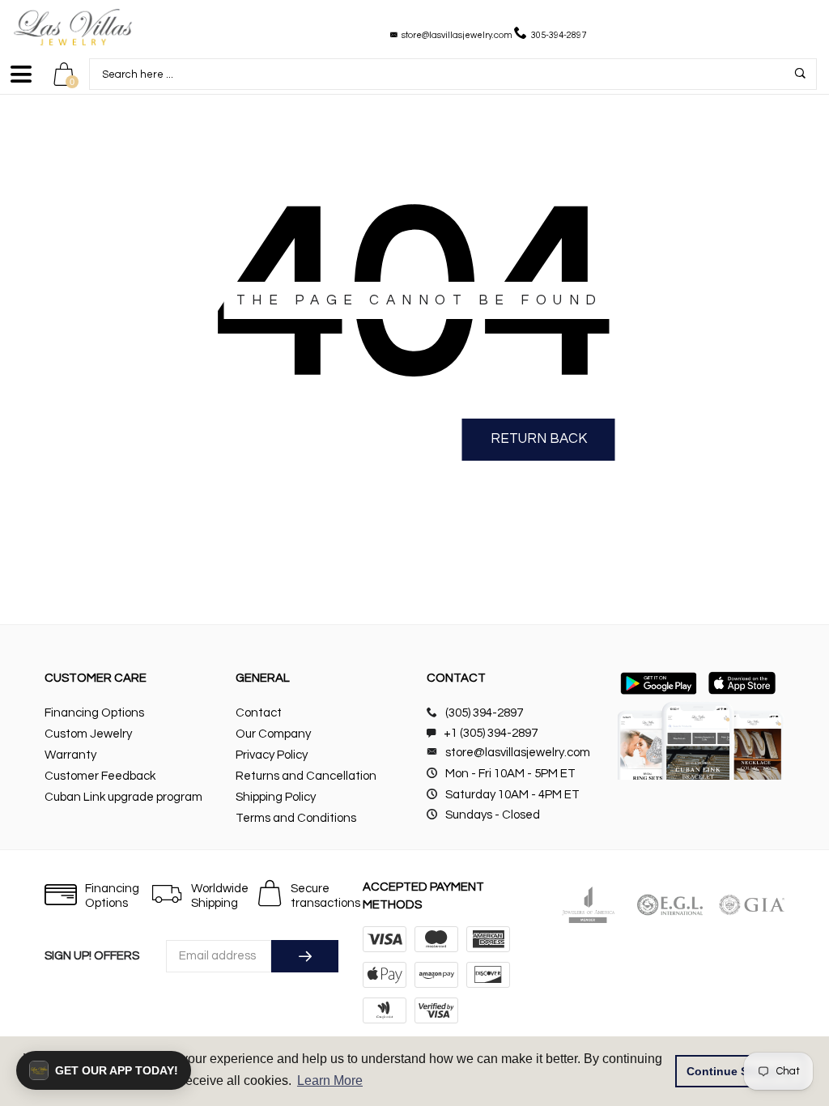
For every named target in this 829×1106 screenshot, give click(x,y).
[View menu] (21, 81)
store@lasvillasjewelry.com (457, 35)
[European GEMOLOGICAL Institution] (670, 905)
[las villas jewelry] (73, 27)
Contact (259, 713)
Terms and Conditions (296, 818)
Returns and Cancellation (306, 776)
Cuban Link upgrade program (123, 797)
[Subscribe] (304, 956)
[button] (103, 1070)
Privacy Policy (272, 755)
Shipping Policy (276, 797)
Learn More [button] (330, 1080)
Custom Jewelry (88, 734)
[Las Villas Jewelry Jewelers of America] (588, 905)
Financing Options (94, 713)
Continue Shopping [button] (741, 1071)
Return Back (539, 439)
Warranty (70, 755)
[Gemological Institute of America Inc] (752, 905)
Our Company (273, 734)
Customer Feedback (100, 776)
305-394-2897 (558, 35)
